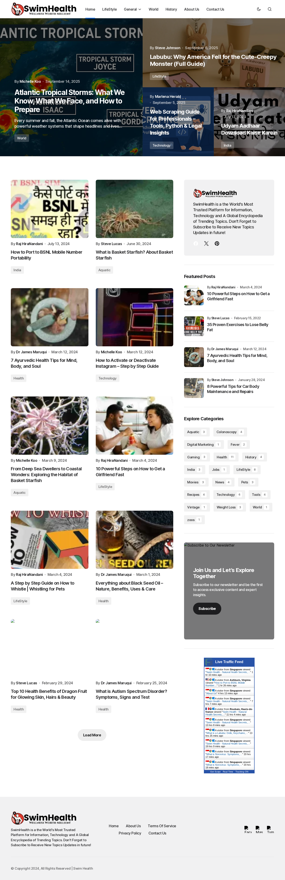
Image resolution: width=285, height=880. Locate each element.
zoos (193, 520)
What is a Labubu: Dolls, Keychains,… (227, 733)
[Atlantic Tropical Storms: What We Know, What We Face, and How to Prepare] (71, 87)
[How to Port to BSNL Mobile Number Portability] (50, 209)
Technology (162, 145)
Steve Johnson (222, 380)
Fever (238, 444)
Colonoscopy (229, 432)
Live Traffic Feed (229, 662)
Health (19, 378)
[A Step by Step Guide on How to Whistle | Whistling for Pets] (50, 540)
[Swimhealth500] (216, 243)
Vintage (196, 507)
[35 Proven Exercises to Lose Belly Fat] (194, 326)
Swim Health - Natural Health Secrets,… (228, 672)
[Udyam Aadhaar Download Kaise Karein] (249, 121)
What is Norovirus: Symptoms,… (224, 754)
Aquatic (104, 270)
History (253, 457)
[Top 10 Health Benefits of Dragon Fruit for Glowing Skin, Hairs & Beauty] (50, 648)
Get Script (215, 771)
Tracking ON (241, 771)
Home (114, 826)
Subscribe (207, 608)
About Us (211, 693)
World (21, 138)
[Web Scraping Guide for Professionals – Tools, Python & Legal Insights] (178, 121)
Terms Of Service (162, 826)
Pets (247, 482)
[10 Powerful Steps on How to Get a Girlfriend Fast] (134, 425)
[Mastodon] (206, 243)
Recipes (196, 494)
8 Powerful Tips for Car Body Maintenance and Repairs (233, 389)
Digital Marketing (203, 444)
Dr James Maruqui (224, 349)
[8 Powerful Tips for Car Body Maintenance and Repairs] (194, 388)
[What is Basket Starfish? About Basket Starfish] (134, 209)
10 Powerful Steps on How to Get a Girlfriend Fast (238, 296)
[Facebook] (195, 243)
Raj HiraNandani (223, 287)
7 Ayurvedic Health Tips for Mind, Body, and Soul (237, 358)
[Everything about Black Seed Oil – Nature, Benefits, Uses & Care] (134, 540)
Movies (195, 482)
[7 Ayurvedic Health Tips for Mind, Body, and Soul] (50, 317)
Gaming (196, 457)
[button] (258, 9)
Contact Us (157, 833)
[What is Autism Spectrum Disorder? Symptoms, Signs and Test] (134, 648)
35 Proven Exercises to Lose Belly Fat (237, 327)
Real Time (228, 771)
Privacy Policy (130, 833)
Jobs (218, 469)
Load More (92, 735)
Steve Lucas (220, 318)
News (222, 482)
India (227, 145)
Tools (259, 494)
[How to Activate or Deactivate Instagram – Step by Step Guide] (134, 317)
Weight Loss (229, 507)
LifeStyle (159, 76)
